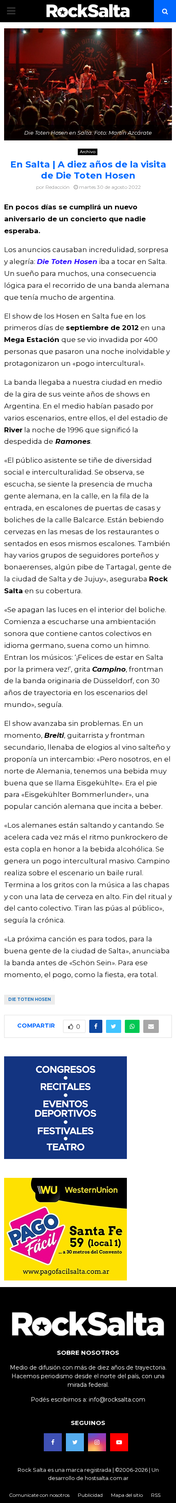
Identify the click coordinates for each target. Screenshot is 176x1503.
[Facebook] (53, 1442)
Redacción (57, 187)
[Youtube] (119, 1442)
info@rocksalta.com (117, 1399)
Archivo (87, 151)
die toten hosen (29, 999)
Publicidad (90, 1495)
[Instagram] (97, 1442)
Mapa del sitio (127, 1495)
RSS (155, 1495)
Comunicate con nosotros (39, 1495)
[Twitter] (75, 1442)
